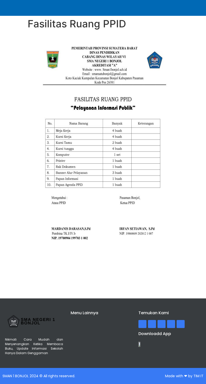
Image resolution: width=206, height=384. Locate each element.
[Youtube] (171, 324)
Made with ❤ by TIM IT (184, 375)
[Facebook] (142, 324)
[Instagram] (162, 324)
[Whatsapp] (181, 324)
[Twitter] (152, 324)
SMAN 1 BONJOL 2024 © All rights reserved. (39, 375)
